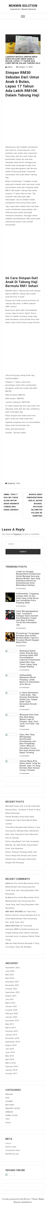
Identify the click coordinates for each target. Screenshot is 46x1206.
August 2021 (11, 996)
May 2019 (9, 1024)
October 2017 (11, 1073)
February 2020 (11, 1013)
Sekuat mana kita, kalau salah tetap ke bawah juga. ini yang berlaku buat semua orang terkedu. (30, 765)
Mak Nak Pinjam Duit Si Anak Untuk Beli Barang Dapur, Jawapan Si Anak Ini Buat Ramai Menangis (22, 809)
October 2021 (11, 989)
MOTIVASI (9, 1105)
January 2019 (11, 1035)
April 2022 (9, 978)
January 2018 (11, 1070)
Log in (8, 1143)
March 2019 (10, 1028)
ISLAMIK (9, 1101)
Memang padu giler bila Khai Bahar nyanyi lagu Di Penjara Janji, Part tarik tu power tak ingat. (29, 720)
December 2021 (12, 982)
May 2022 (9, 975)
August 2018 (11, 1045)
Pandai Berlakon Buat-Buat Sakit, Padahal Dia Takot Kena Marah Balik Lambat (21, 820)
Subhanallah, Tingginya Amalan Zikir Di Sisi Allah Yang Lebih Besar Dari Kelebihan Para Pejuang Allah (27, 598)
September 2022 (12, 968)
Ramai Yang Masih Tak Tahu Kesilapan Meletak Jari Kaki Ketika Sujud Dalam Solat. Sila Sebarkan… (22, 845)
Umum (8, 1122)
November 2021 (12, 985)
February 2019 (11, 1031)
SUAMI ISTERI (11, 1115)
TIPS (18, 483)
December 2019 (12, 1021)
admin (10, 67)
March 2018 (10, 1063)
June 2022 (10, 971)
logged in (18, 534)
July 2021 (9, 999)
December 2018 (12, 1038)
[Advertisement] (23, 122)
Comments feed (12, 1150)
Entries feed (10, 1147)
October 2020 (11, 1010)
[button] (23, 17)
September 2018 (12, 1042)
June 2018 (10, 1052)
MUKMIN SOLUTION (23, 5)
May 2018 (9, 1056)
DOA (7, 1098)
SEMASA (11, 483)
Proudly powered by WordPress (16, 1199)
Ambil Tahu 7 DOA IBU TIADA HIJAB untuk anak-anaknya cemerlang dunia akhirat (11, 502)
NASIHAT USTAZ (12, 1108)
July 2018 (9, 1049)
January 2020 (11, 1017)
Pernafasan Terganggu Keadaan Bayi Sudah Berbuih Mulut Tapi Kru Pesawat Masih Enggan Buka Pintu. (27, 637)
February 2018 (11, 1066)
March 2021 (10, 1003)
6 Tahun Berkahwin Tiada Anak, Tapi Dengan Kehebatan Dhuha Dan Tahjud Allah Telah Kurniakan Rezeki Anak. (29, 699)
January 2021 (11, 1006)
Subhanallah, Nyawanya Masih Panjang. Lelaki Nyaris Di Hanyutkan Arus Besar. (30, 679)
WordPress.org (12, 1154)
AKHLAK (9, 1094)
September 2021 (12, 992)
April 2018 (9, 1059)
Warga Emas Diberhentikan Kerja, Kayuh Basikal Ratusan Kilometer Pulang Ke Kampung (34, 505)
